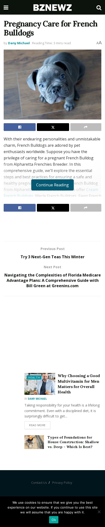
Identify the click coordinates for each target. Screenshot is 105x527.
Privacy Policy (62, 482)
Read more (37, 425)
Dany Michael (19, 43)
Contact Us (39, 482)
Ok (54, 520)
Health (34, 377)
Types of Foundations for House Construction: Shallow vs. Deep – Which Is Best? (73, 442)
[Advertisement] (52, 226)
